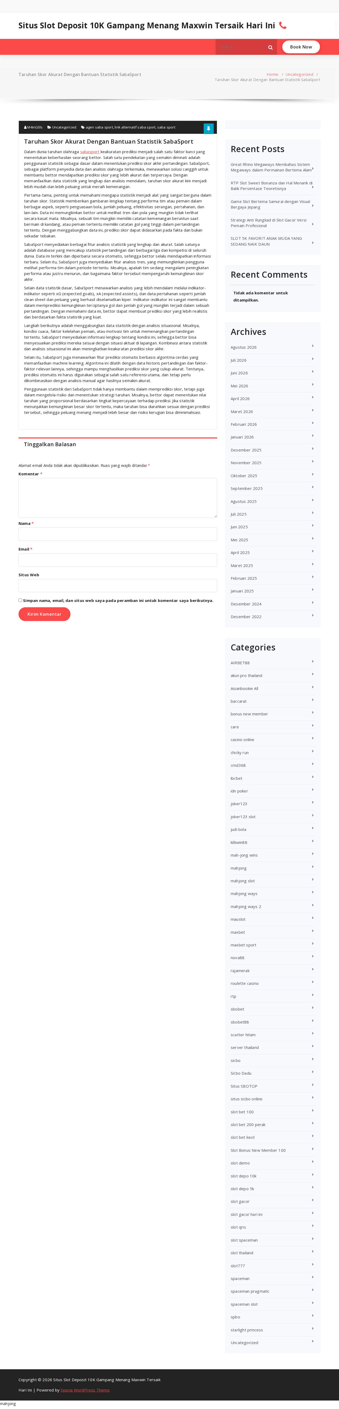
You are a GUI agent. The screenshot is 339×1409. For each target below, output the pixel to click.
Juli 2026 (239, 360)
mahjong (239, 868)
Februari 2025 (244, 578)
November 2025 (246, 462)
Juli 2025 (239, 514)
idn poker (239, 791)
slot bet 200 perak (248, 1124)
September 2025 (247, 488)
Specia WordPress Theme (85, 1390)
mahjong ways (244, 893)
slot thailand (242, 1252)
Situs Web (29, 574)
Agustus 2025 (244, 501)
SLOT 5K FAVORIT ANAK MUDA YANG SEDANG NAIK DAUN (266, 241)
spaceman (240, 1278)
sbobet (237, 1009)
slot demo (240, 1163)
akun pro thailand (246, 675)
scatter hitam (243, 1034)
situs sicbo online (247, 1098)
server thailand (245, 1047)
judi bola (238, 829)
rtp (234, 996)
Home (272, 74)
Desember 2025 (246, 450)
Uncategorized (299, 74)
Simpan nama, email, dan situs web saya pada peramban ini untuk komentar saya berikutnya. (118, 600)
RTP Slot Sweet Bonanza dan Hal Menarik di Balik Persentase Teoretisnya (272, 185)
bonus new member (249, 713)
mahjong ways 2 (246, 906)
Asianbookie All (244, 688)
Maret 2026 (242, 411)
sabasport (90, 151)
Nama (26, 523)
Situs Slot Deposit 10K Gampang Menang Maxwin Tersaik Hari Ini (147, 25)
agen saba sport (99, 127)
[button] (270, 47)
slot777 (238, 1265)
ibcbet (236, 778)
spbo (235, 1316)
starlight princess (247, 1329)
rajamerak (240, 970)
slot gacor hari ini (246, 1214)
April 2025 (240, 552)
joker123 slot (243, 816)
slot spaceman (244, 1240)
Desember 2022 (246, 616)
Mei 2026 (239, 385)
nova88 (237, 957)
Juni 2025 (239, 526)
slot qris (238, 1227)
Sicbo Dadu (241, 1073)
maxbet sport (243, 944)
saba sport (166, 127)
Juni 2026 (239, 372)
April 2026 (240, 398)
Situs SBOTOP (244, 1086)
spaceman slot (244, 1304)
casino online (243, 739)
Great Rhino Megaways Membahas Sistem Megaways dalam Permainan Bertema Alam (271, 167)
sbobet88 (240, 1022)
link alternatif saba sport (135, 127)
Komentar (30, 473)
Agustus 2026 (244, 347)
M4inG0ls (34, 127)
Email (25, 549)
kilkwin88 (239, 842)
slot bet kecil (243, 1137)
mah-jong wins (244, 855)
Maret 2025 (242, 565)
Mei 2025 (239, 539)
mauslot (238, 919)
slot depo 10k (244, 1175)
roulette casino (245, 983)
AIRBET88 (240, 662)
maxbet (238, 932)
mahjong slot (243, 880)
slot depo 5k (242, 1188)
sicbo (235, 1060)
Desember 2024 (246, 603)
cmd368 (238, 765)
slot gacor (240, 1201)
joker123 (239, 803)
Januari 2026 (242, 437)
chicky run (240, 752)
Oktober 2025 (244, 475)
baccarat (239, 701)
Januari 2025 (242, 590)
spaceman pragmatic (250, 1291)
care (235, 726)
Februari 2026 (244, 424)
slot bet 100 (242, 1111)
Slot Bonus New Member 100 (258, 1150)
